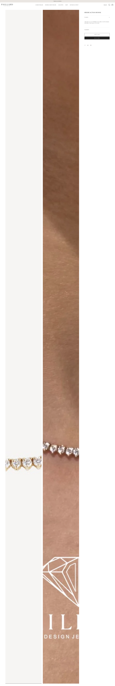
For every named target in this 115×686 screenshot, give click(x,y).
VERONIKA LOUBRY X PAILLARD (50, 4)
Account (105, 4)
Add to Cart (97, 34)
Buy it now (97, 38)
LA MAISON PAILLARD (39, 4)
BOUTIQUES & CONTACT (74, 4)
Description (86, 17)
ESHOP (66, 4)
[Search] (109, 5)
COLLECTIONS (60, 4)
